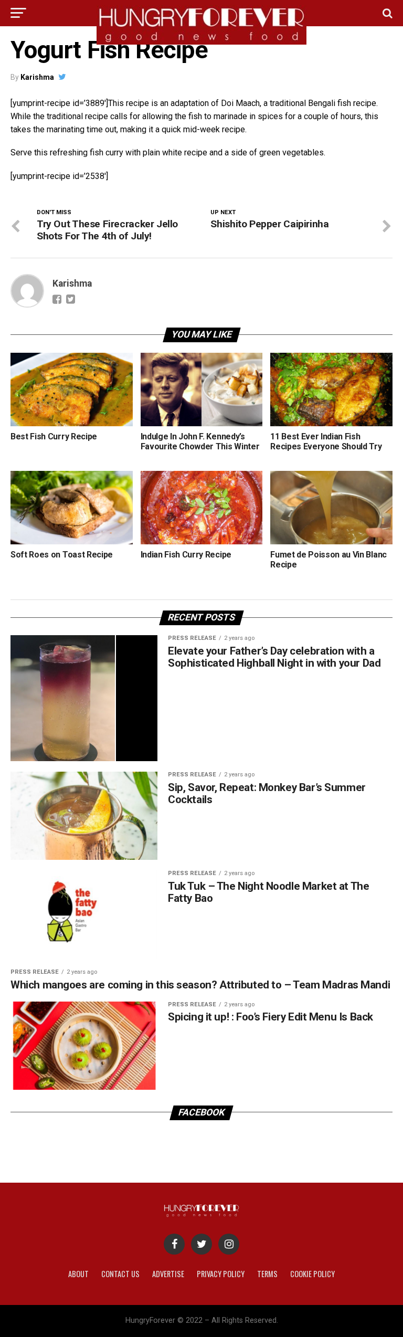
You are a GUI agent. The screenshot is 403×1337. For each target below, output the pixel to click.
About (78, 1273)
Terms (267, 1273)
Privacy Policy (221, 1273)
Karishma (37, 77)
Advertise (168, 1273)
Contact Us (120, 1273)
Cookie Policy (312, 1273)
